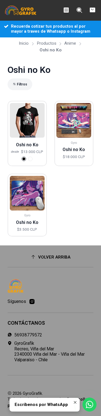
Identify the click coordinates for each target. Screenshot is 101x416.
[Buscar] (79, 10)
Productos (46, 43)
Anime (70, 43)
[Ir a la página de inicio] (21, 10)
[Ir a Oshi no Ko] (27, 120)
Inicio (24, 43)
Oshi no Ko (27, 144)
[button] (20, 84)
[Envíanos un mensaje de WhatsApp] (89, 405)
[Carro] (92, 10)
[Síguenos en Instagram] (32, 301)
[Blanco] (30, 159)
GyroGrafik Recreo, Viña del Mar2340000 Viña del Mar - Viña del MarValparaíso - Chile (49, 351)
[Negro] (24, 159)
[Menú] (66, 10)
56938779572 (28, 335)
